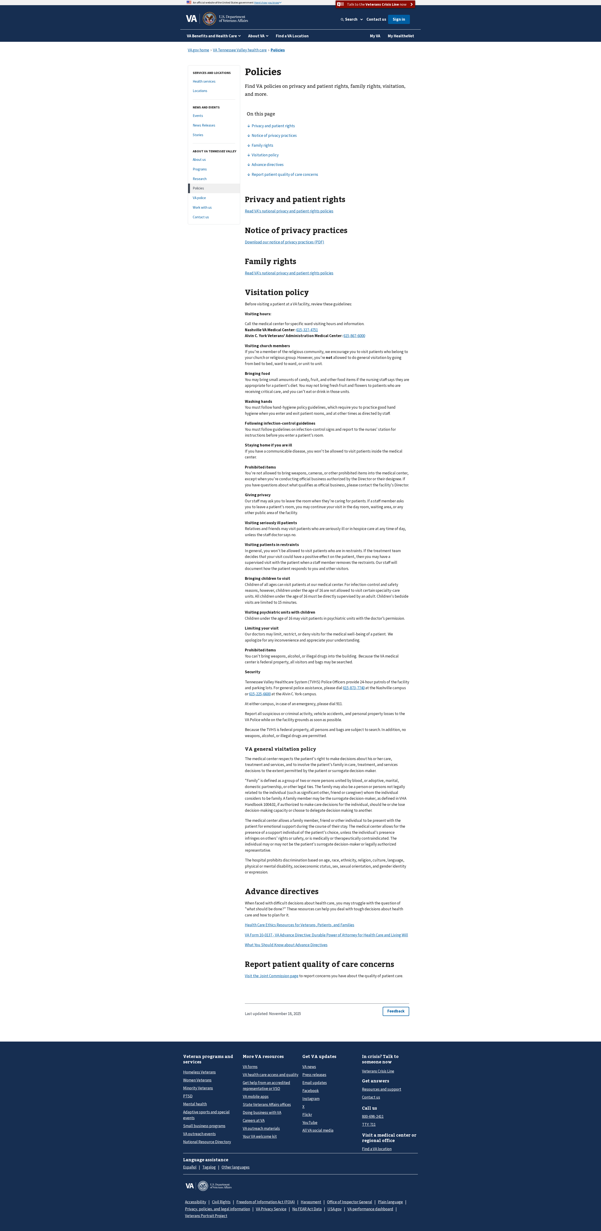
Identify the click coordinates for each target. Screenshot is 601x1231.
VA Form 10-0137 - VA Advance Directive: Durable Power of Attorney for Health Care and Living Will (326, 935)
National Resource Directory (207, 1141)
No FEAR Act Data (307, 1209)
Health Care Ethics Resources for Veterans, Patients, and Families (299, 924)
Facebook (310, 1090)
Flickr (307, 1114)
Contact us (376, 19)
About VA (256, 35)
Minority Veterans (198, 1088)
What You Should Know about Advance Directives (286, 944)
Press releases (314, 1074)
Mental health (195, 1104)
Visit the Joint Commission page (271, 975)
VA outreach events (199, 1133)
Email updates (314, 1082)
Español (189, 1167)
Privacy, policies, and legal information (217, 1209)
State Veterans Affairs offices (267, 1104)
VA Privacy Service (271, 1209)
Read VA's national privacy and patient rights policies (289, 211)
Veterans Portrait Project (206, 1215)
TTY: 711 (369, 1124)
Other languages (236, 1167)
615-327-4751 (307, 329)
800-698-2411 (373, 1116)
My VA (375, 35)
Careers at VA (254, 1120)
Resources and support (381, 1089)
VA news (309, 1066)
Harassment (311, 1201)
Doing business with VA (262, 1112)
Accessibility (195, 1201)
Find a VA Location (292, 35)
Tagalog (209, 1167)
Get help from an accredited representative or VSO (266, 1085)
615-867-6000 (354, 335)
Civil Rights (221, 1201)
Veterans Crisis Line (378, 1071)
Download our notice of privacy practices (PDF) (284, 242)
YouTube (309, 1122)
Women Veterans (197, 1080)
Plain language (390, 1201)
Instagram (311, 1098)
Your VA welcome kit (260, 1136)
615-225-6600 (260, 693)
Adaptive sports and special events (206, 1114)
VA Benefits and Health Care (212, 35)
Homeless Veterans (199, 1072)
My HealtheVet (401, 35)
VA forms (250, 1066)
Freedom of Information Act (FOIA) (265, 1201)
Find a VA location (377, 1148)
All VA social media (317, 1130)
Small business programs (204, 1125)
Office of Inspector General (349, 1201)
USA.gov (334, 1209)
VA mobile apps (256, 1096)
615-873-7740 (354, 687)
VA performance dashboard (370, 1209)
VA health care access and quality (270, 1074)
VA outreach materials (261, 1128)
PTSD (188, 1096)
